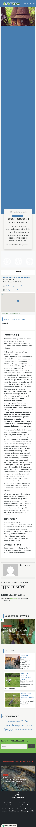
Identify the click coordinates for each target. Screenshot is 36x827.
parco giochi (25, 725)
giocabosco (24, 565)
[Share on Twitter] (18, 587)
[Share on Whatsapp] (8, 587)
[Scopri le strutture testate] (7, 261)
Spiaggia (9, 729)
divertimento (7, 626)
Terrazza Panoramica (20, 729)
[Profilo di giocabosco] (10, 570)
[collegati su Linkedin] (4, 817)
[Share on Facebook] (3, 587)
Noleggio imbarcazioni (14, 721)
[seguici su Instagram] (16, 817)
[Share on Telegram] (13, 587)
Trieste (6, 777)
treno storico (29, 729)
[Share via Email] (22, 587)
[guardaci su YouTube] (13, 817)
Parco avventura (18, 216)
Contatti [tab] (18, 272)
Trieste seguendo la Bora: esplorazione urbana (15, 780)
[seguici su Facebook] (7, 817)
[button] (18, 301)
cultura (5, 775)
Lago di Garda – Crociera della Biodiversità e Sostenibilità (15, 631)
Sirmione (7, 628)
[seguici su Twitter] (10, 817)
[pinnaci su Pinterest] (19, 817)
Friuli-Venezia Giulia (14, 777)
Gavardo (14, 212)
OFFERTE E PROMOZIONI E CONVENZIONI (18, 762)
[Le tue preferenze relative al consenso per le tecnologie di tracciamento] (2, 620)
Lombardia (22, 212)
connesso (14, 598)
